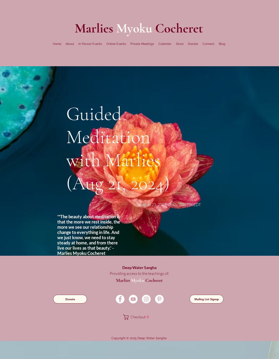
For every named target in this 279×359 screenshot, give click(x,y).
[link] (139, 317)
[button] (69, 44)
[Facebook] (120, 299)
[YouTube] (133, 299)
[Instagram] (146, 299)
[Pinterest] (159, 299)
